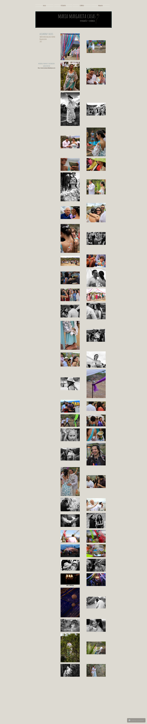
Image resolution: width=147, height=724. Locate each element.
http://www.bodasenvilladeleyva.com (46, 68)
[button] (63, 5)
